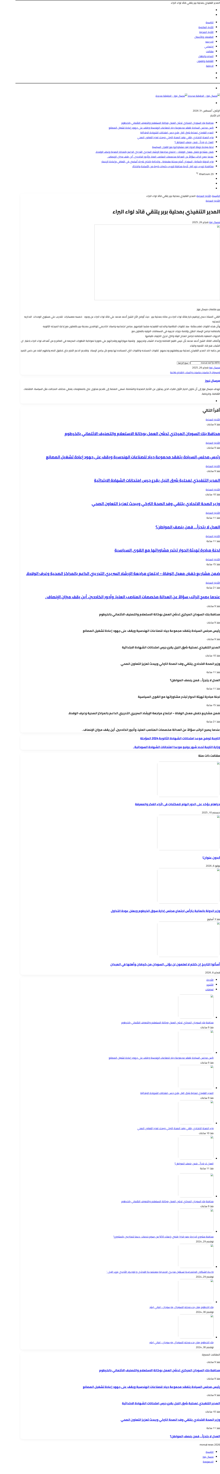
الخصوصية (208, 1461)
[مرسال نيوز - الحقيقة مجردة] (188, 95)
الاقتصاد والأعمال (204, 36)
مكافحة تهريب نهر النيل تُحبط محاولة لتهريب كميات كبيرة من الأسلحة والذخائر (173, 166)
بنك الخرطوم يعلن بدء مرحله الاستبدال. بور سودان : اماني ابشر (181, 1342)
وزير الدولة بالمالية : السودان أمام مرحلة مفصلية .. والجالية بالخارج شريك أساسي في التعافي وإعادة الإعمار (157, 161)
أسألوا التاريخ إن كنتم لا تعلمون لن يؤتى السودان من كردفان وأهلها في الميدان (165, 964)
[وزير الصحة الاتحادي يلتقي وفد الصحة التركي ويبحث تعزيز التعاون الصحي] (196, 1123)
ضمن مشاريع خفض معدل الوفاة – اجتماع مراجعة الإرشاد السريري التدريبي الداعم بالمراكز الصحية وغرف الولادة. (155, 151)
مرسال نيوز (214, 222)
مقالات (210, 51)
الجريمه (209, 41)
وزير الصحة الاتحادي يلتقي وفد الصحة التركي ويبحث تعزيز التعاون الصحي (175, 137)
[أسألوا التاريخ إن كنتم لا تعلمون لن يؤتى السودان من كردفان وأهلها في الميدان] (188, 956)
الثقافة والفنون (205, 61)
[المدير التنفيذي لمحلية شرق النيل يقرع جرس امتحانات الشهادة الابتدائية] (196, 1088)
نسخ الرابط (183, 363)
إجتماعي (209, 46)
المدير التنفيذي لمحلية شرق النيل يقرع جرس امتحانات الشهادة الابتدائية (177, 132)
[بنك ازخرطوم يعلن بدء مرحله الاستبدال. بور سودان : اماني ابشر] (196, 1302)
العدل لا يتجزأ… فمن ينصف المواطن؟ (194, 142)
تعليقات (209, 989)
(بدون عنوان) (211, 857)
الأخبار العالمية (206, 27)
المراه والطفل (206, 56)
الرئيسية (210, 22)
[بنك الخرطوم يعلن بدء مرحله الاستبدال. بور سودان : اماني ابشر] (196, 1337)
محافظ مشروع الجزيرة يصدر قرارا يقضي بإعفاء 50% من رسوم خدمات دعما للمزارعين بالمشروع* (163, 1236)
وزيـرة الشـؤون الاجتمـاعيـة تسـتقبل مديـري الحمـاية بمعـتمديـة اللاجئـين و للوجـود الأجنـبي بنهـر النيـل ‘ (160, 1271)
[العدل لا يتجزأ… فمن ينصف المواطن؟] (196, 1158)
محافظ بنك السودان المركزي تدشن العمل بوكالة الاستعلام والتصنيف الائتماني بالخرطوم (167, 122)
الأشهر (210, 984)
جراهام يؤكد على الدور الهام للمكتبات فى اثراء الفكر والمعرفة (177, 804)
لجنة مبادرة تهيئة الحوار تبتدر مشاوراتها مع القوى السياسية (183, 147)
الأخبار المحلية (206, 32)
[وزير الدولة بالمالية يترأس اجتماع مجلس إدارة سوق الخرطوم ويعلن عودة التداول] (188, 902)
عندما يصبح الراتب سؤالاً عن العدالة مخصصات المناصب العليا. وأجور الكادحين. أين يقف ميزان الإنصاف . (160, 156)
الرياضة (210, 65)
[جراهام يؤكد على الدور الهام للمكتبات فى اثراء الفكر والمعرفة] (188, 796)
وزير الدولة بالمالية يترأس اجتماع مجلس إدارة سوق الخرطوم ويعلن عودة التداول (165, 911)
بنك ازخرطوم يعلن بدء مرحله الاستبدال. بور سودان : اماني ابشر (182, 1307)
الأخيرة (210, 979)
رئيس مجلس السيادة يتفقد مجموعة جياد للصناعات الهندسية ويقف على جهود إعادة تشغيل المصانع (161, 127)
